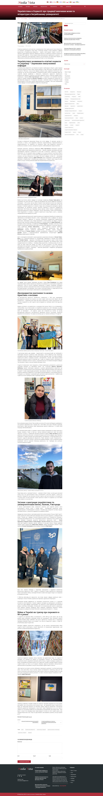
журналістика (79, 106)
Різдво (78, 94)
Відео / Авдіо (68, 72)
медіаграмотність (68, 115)
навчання (76, 115)
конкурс (80, 110)
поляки (81, 117)
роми (79, 122)
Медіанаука (53, 6)
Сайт (50, 755)
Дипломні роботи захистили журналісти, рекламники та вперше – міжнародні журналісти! (42, 786)
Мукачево (79, 91)
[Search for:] (74, 23)
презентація (67, 120)
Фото (66, 84)
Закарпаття (72, 91)
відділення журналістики (69, 103)
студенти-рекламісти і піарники (71, 129)
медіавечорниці (80, 113)
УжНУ (79, 96)
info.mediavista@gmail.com (23, 780)
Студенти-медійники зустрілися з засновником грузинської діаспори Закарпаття (48, 722)
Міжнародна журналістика (70, 94)
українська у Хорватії (22, 732)
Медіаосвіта (44, 6)
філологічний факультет (69, 134)
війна (22, 729)
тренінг (74, 132)
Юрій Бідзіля (72, 101)
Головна (20, 6)
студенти (77, 125)
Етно (61, 6)
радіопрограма (72, 122)
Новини (35, 6)
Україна (66, 101)
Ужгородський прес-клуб (75, 98)
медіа (74, 113)
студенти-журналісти (69, 127)
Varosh (30, 717)
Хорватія (30, 732)
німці (77, 117)
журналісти (73, 106)
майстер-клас (67, 113)
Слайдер (22, 45)
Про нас (28, 6)
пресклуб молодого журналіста (78, 120)
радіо (66, 122)
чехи (77, 134)
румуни (66, 125)
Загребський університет (30, 729)
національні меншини (69, 117)
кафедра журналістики (69, 108)
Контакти (68, 6)
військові (66, 106)
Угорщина (74, 96)
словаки (71, 125)
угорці (79, 132)
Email (34, 755)
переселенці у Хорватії (41, 729)
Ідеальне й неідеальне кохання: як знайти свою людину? (30, 722)
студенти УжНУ (68, 132)
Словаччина (67, 96)
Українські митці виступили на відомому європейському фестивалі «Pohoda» (41, 778)
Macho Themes (43, 794)
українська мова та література (53, 729)
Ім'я (19, 755)
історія (82, 134)
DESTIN (66, 91)
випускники (79, 101)
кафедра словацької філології (70, 110)
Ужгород (66, 98)
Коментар (20, 741)
